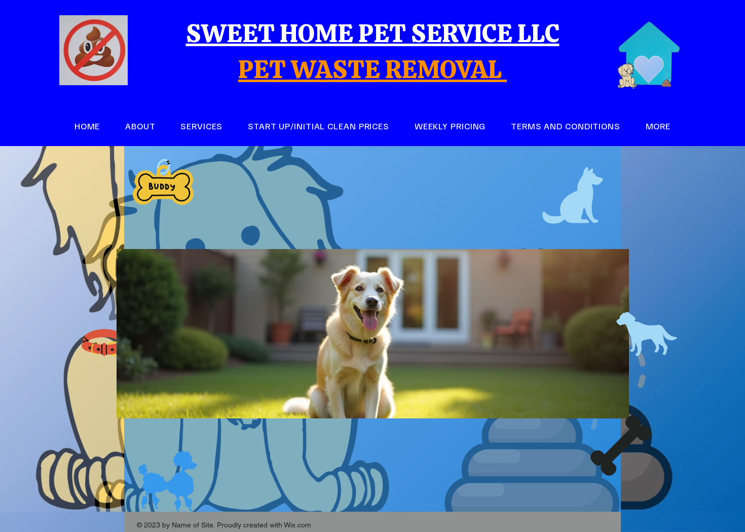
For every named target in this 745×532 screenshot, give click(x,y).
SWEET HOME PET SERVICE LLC (373, 33)
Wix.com (297, 525)
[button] (658, 126)
